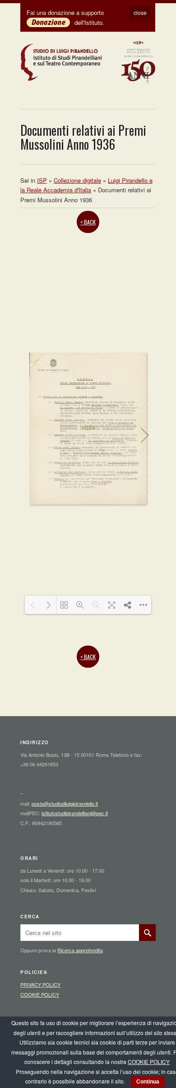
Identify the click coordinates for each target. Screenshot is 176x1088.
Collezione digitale (77, 180)
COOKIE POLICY (39, 994)
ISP (42, 180)
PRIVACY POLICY (40, 984)
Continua (147, 1081)
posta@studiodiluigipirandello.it (65, 803)
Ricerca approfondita (80, 950)
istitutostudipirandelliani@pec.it (75, 813)
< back (88, 222)
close (140, 12)
